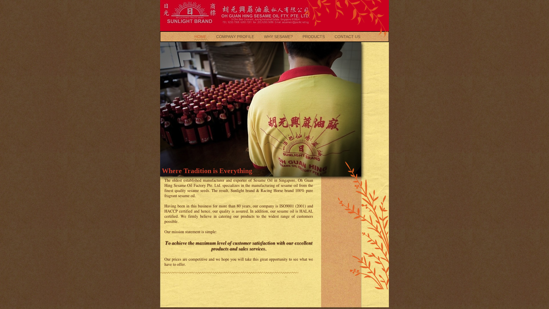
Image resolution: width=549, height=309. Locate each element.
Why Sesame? (279, 36)
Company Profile (235, 36)
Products (314, 36)
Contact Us (347, 36)
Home (201, 36)
